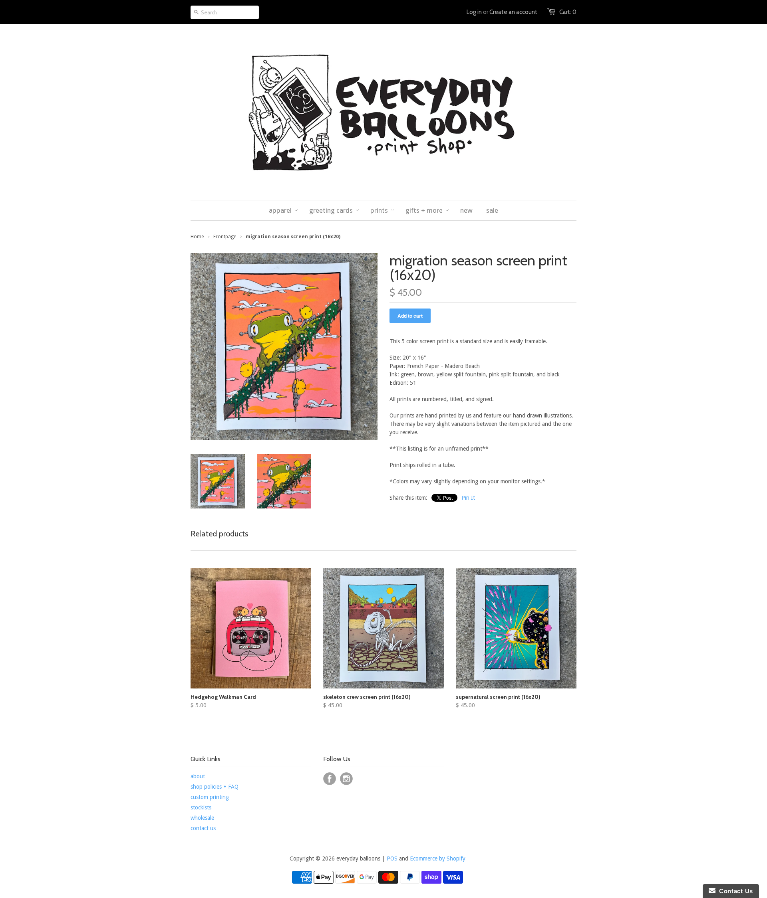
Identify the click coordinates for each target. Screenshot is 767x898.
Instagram (346, 778)
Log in (474, 12)
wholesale (202, 818)
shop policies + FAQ (214, 786)
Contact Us (734, 891)
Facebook (329, 778)
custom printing (210, 797)
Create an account (513, 12)
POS (392, 858)
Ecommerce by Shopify (437, 858)
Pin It (468, 497)
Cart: (567, 12)
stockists (201, 807)
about (198, 776)
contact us (203, 828)
